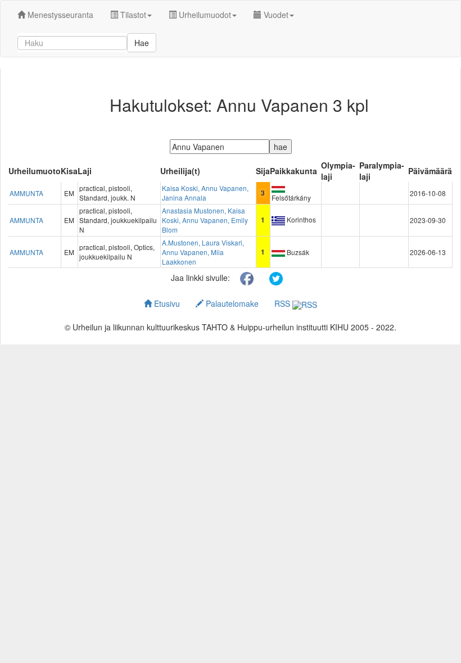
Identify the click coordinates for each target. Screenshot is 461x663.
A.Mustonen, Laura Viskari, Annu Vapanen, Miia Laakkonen (203, 252)
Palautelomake (231, 303)
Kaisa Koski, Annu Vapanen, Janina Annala (205, 192)
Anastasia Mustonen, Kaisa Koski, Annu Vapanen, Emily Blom (205, 220)
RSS (283, 303)
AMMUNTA (26, 193)
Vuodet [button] (274, 14)
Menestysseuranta (59, 14)
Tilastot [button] (132, 14)
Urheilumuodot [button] (204, 14)
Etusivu (166, 303)
